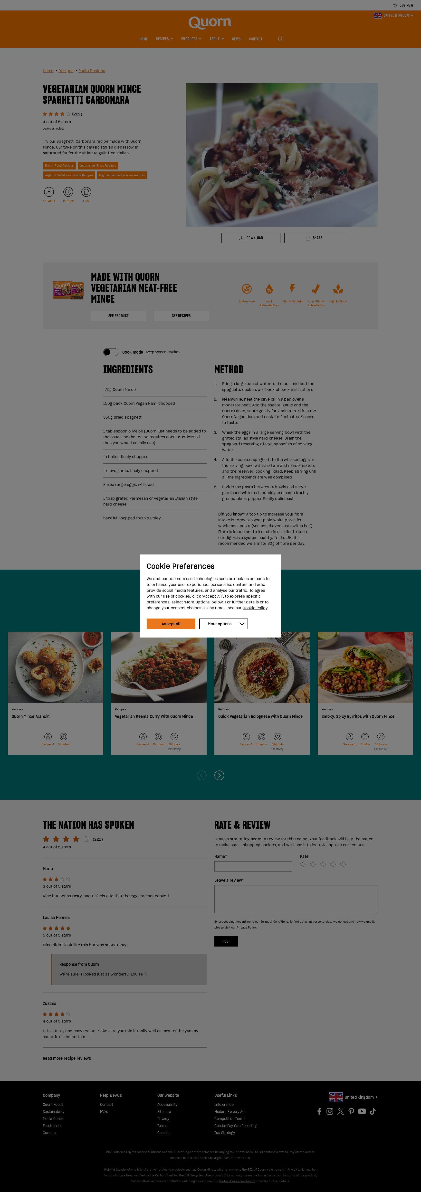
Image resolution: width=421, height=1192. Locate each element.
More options (220, 623)
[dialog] (210, 596)
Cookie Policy (255, 607)
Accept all (171, 623)
